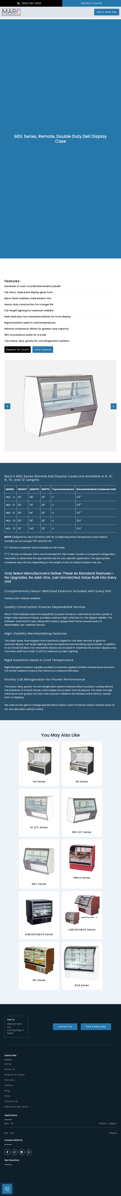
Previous (7, 406)
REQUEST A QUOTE (91, 3)
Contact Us (65, 1026)
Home (8, 1063)
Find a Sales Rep (107, 12)
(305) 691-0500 (31, 3)
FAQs (7, 1095)
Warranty (9, 1079)
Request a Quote (14, 1074)
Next (114, 406)
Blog (7, 1090)
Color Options (42, 349)
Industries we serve (16, 1106)
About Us (9, 1069)
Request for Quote (17, 349)
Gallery (8, 1085)
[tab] (60, 478)
